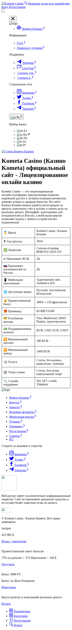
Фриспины (9, 587)
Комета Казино (19, 397)
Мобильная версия (21, 416)
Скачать (14, 436)
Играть (6, 603)
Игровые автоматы (22, 412)
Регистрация (17, 7)
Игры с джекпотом (14, 541)
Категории (20, 616)
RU (11, 439)
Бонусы (14, 402)
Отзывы (15, 421)
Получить (8, 564)
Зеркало (14, 407)
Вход (5, 7)
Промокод (16, 426)
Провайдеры (21, 611)
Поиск (17, 625)
